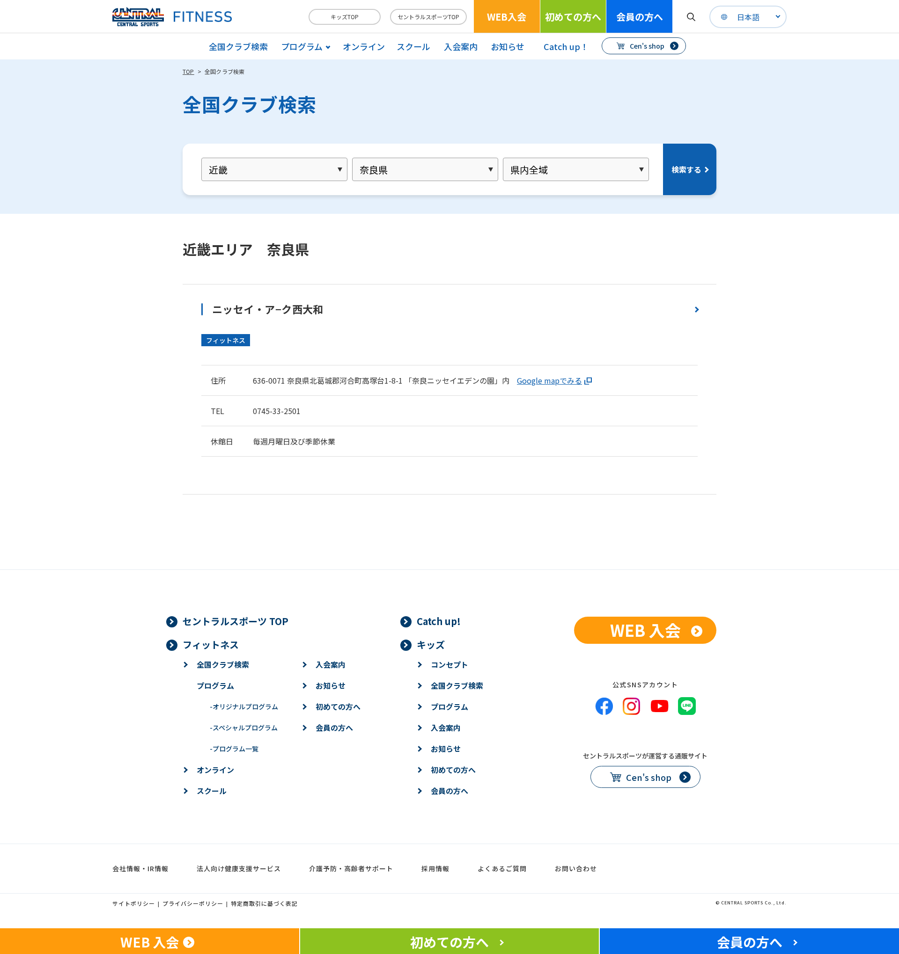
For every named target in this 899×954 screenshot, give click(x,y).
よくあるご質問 (502, 868)
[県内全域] (576, 169)
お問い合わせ (576, 868)
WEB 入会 (645, 630)
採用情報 (435, 868)
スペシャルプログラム (244, 727)
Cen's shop (647, 46)
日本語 (748, 16)
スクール (413, 46)
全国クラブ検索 (238, 46)
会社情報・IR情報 (140, 868)
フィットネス (211, 644)
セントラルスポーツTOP (428, 17)
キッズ (431, 644)
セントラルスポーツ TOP (235, 621)
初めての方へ (573, 16)
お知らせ (507, 46)
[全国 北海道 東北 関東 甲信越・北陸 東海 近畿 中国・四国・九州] (274, 169)
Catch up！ (566, 46)
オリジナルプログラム (244, 706)
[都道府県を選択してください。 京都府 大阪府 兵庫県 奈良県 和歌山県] (425, 169)
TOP (188, 71)
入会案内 (461, 46)
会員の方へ (639, 16)
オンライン (364, 46)
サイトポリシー (133, 903)
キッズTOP (345, 17)
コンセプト (449, 664)
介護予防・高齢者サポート (351, 868)
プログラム (215, 685)
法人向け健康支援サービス (239, 868)
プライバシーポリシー (192, 903)
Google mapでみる (549, 380)
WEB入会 (506, 16)
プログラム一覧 (234, 748)
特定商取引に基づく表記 (264, 903)
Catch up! (439, 621)
